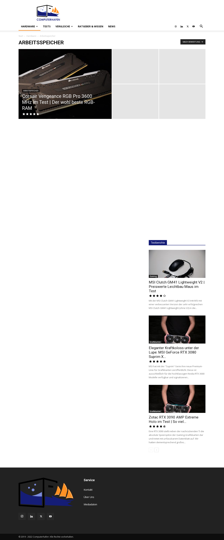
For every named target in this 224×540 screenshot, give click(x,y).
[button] (201, 26)
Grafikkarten (155, 342)
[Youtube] (193, 26)
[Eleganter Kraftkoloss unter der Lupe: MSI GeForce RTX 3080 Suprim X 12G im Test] (177, 330)
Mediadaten (90, 504)
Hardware (28, 26)
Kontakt (88, 489)
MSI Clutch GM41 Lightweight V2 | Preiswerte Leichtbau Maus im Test (177, 286)
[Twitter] (187, 26)
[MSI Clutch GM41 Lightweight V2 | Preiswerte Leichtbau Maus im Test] (177, 264)
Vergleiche (62, 26)
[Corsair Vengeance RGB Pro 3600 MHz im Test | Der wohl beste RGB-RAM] (65, 89)
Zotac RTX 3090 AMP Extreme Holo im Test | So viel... (173, 419)
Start (21, 35)
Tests (47, 26)
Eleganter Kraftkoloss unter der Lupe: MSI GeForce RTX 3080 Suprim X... (174, 352)
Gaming (153, 276)
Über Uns (89, 497)
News (111, 26)
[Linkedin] (181, 26)
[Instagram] (175, 26)
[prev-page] (151, 450)
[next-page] (156, 450)
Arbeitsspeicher (30, 91)
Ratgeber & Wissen (90, 26)
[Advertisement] (177, 179)
